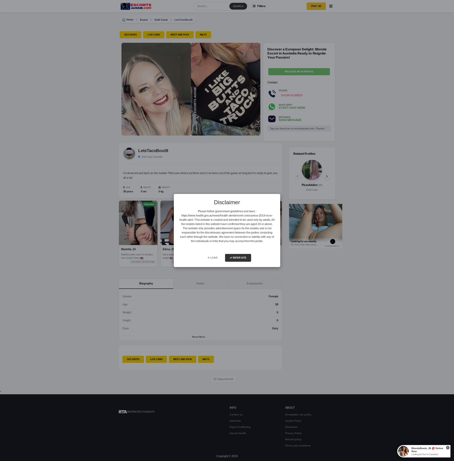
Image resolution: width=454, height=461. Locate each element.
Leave (214, 257)
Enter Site (239, 257)
